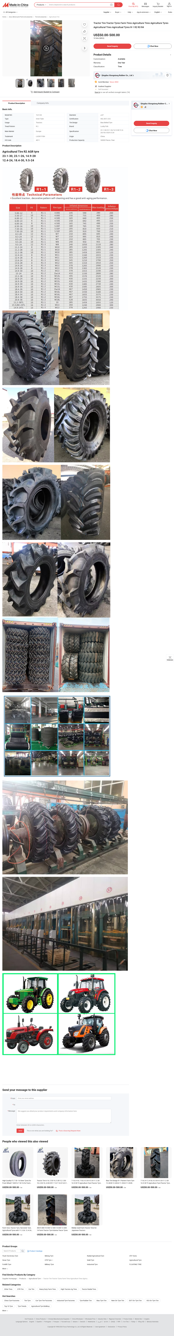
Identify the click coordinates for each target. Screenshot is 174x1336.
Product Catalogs (35, 1251)
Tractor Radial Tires (89, 1289)
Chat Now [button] (154, 46)
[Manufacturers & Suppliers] (15, 4)
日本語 (113, 1322)
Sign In (97, 92)
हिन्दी (119, 1322)
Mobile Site (138, 1319)
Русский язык (65, 1322)
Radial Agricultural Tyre (95, 1256)
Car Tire (31, 1289)
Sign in (169, 6)
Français (56, 1322)
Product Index (127, 1319)
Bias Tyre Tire (101, 1300)
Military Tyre (49, 1264)
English (31, 1322)
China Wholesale (77, 1319)
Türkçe (133, 1322)
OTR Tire (20, 1289)
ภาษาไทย (126, 1322)
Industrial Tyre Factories (66, 1300)
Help (129, 12)
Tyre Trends (22, 1306)
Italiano (75, 1322)
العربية (100, 1322)
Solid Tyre (90, 1260)
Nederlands (91, 1322)
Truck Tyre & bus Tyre (10, 1256)
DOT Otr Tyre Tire (135, 1300)
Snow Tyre (6, 1260)
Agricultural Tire (54, 17)
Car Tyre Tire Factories (44, 1300)
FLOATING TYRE (135, 1264)
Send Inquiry (112, 46)
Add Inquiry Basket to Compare (46, 92)
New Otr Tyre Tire (117, 1300)
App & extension (143, 12)
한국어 (106, 1322)
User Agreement (100, 1327)
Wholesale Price (90, 1319)
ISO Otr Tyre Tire (152, 1300)
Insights (146, 1319)
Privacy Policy (122, 1327)
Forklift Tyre (6, 1264)
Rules (170, 12)
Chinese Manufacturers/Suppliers (58, 1319)
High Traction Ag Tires (69, 1289)
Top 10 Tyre (8, 1306)
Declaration (111, 1327)
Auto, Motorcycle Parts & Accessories (20, 17)
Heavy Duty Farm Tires (47, 1289)
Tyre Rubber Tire (86, 1300)
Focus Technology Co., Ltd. (71, 1327)
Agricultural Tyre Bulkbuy (40, 1306)
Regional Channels (115, 1319)
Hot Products (29, 1319)
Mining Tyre (49, 1256)
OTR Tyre (48, 1260)
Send (20, 1131)
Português (47, 1322)
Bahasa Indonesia (152, 1322)
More (4, 1310)
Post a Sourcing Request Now (68, 1131)
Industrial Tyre (92, 1264)
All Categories (11, 12)
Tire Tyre (27, 1300)
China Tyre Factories (11, 1300)
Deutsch (82, 1322)
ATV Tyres (133, 1256)
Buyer (117, 12)
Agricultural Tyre (135, 1260)
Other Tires (8, 1289)
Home (4, 17)
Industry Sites (102, 1319)
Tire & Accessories (41, 17)
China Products (41, 1319)
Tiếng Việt (141, 1322)
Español (39, 1322)
